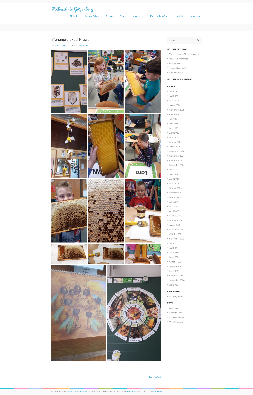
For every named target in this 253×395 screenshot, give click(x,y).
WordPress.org (176, 322)
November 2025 (176, 109)
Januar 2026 (174, 105)
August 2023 (175, 197)
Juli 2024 (173, 169)
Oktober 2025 (176, 114)
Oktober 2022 (176, 234)
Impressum (194, 16)
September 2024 (176, 165)
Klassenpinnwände (159, 16)
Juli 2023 (173, 202)
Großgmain (174, 63)
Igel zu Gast (155, 377)
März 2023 (174, 215)
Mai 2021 (173, 271)
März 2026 (174, 100)
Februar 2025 (175, 142)
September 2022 (176, 238)
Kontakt (179, 16)
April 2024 (174, 179)
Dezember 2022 (176, 229)
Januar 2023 (174, 225)
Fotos (123, 16)
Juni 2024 (173, 174)
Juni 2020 (173, 284)
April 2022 (174, 252)
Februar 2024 (175, 188)
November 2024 (176, 155)
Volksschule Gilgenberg (72, 8)
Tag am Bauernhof (177, 68)
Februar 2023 (175, 220)
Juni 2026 (173, 96)
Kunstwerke (138, 16)
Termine (110, 16)
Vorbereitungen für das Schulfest (184, 54)
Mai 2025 (173, 128)
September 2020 (176, 280)
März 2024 (174, 183)
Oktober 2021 (176, 261)
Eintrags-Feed (175, 312)
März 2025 (174, 137)
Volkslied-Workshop (178, 58)
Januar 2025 (174, 146)
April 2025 (174, 132)
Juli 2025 (173, 119)
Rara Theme (132, 391)
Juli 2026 (173, 91)
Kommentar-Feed (177, 317)
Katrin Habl (60, 45)
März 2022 (174, 257)
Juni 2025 (173, 123)
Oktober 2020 (176, 275)
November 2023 (176, 192)
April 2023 (174, 211)
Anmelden (173, 308)
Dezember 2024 (176, 151)
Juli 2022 (173, 243)
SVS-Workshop (176, 72)
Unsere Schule (92, 16)
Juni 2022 (173, 248)
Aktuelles (74, 16)
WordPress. (157, 391)
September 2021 (176, 266)
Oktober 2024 (176, 160)
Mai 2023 (173, 206)
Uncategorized (176, 296)
